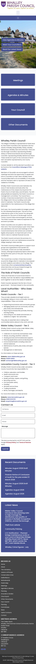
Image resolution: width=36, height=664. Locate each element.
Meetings (18, 80)
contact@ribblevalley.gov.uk (16, 361)
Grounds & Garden (7, 594)
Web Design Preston (18, 662)
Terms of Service (25, 442)
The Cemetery (6, 570)
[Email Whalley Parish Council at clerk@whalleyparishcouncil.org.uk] (19, 13)
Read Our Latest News (12, 49)
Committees (5, 607)
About (3, 567)
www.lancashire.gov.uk (16, 397)
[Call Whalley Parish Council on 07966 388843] (17, 13)
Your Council (18, 110)
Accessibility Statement (13, 656)
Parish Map (4, 583)
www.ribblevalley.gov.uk (16, 357)
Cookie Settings (25, 656)
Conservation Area (7, 575)
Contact (4, 615)
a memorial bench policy (22, 265)
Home (3, 564)
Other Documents (18, 124)
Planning (4, 591)
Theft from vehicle (12, 525)
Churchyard (5, 596)
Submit (5, 449)
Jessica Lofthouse (7, 572)
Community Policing (13, 529)
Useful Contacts (6, 613)
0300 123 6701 (11, 399)
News (3, 610)
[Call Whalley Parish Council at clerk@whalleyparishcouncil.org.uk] (5, 649)
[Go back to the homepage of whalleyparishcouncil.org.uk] (18, 5)
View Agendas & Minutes (13, 40)
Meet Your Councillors (12, 44)
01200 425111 (10, 359)
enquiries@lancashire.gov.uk (16, 401)
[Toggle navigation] (18, 18)
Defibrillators (5, 578)
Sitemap (4, 656)
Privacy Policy (11, 442)
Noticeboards (5, 580)
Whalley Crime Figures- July (17, 547)
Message (5, 426)
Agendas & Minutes (18, 95)
